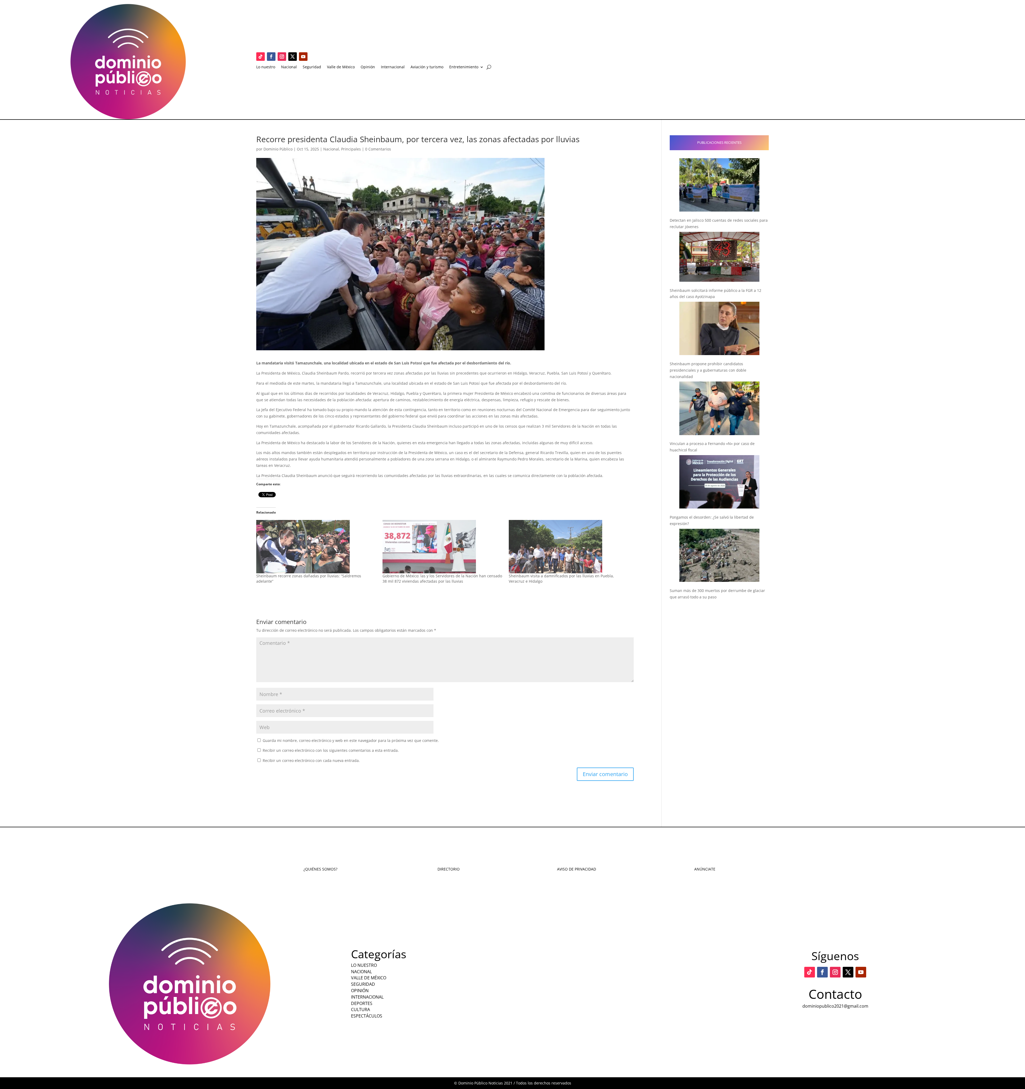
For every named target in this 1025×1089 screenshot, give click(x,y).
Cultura (360, 1009)
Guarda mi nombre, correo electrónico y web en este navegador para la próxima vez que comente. (351, 740)
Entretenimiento (463, 67)
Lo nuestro (265, 67)
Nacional (289, 67)
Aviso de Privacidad (576, 869)
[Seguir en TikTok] (260, 56)
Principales (351, 149)
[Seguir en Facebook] (271, 56)
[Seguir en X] (292, 56)
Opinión (368, 67)
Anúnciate (704, 869)
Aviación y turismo (427, 67)
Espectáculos (366, 1016)
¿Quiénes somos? (320, 869)
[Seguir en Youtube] (303, 56)
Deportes (361, 1003)
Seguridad (312, 67)
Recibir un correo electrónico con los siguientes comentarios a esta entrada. (331, 750)
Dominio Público (278, 149)
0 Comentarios (378, 149)
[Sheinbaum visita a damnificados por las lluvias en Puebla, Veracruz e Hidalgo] (569, 546)
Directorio (448, 869)
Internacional (393, 67)
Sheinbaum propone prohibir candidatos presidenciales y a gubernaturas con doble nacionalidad (708, 370)
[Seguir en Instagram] (282, 56)
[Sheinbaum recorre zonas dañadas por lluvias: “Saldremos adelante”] (316, 546)
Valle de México (341, 67)
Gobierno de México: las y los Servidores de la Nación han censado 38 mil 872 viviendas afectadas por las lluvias (442, 578)
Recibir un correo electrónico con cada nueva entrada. (311, 760)
